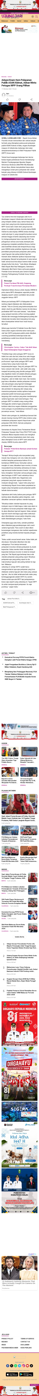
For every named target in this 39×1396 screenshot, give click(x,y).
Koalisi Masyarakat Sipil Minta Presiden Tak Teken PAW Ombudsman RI (28, 860)
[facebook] (7, 1365)
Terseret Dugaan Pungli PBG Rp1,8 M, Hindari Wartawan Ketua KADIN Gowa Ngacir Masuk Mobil (27, 782)
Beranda (4, 76)
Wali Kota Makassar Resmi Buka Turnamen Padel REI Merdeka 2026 (10, 859)
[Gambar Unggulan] (19, 118)
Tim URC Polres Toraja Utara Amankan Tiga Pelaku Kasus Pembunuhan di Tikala (10, 761)
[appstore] (12, 1374)
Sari (7, 94)
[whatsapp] (15, 1365)
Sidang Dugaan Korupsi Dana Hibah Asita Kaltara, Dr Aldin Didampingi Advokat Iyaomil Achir (22, 958)
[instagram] (23, 1365)
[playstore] (26, 1374)
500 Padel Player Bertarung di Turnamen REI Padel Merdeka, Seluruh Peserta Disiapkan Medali (28, 841)
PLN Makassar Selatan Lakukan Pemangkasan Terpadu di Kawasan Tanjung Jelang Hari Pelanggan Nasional (10, 841)
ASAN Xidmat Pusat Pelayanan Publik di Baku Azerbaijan (10, 603)
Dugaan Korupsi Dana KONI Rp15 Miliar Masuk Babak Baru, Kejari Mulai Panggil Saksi (21, 981)
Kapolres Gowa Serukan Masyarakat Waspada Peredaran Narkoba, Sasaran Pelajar (9, 782)
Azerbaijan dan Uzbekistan (26, 603)
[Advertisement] (19, 53)
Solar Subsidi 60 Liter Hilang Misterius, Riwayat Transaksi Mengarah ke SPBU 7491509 (28, 762)
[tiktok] (31, 1365)
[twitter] (11, 1365)
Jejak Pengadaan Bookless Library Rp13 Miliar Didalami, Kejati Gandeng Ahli (20, 666)
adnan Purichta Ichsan (14, 598)
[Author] (4, 95)
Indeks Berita (19, 937)
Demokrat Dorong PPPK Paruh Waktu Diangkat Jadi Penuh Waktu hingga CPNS (21, 658)
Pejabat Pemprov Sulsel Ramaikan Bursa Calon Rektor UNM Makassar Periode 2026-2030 (21, 993)
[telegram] (19, 1365)
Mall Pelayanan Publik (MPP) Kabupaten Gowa (10, 607)
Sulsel (10, 76)
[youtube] (27, 1365)
